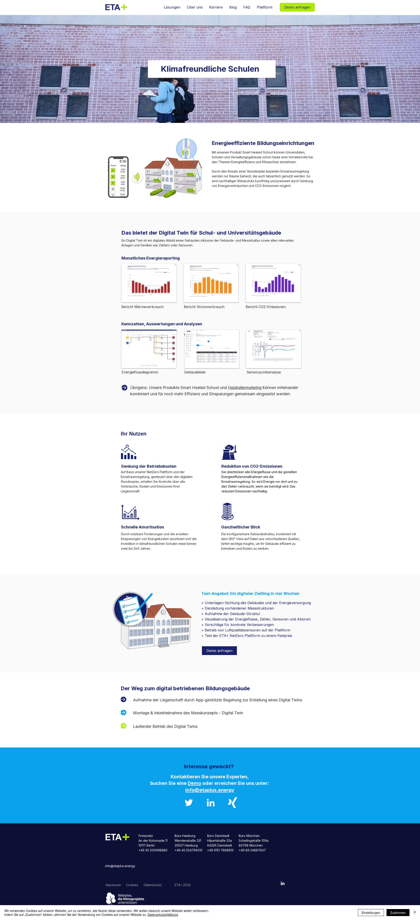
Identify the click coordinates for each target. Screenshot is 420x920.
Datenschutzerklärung (163, 914)
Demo (194, 783)
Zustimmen (398, 912)
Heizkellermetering (245, 387)
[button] (172, 7)
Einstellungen (371, 912)
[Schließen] (414, 913)
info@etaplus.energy (120, 866)
